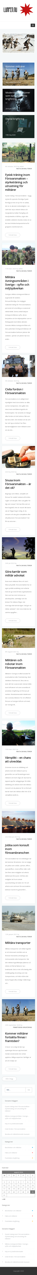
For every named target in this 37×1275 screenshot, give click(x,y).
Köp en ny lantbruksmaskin (14, 1124)
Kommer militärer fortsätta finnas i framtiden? (16, 1037)
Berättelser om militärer (13, 1147)
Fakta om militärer (24, 169)
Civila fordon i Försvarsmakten (15, 391)
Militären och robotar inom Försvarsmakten (15, 663)
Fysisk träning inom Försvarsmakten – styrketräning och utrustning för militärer (17, 182)
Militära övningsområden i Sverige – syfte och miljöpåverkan (17, 282)
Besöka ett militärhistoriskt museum (17, 1134)
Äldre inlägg (9, 1079)
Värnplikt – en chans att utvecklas (18, 759)
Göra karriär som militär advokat (16, 573)
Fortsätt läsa (13, 235)
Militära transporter (17, 943)
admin (22, 166)
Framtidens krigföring (22, 1027)
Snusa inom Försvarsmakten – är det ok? (18, 484)
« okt (3, 1199)
